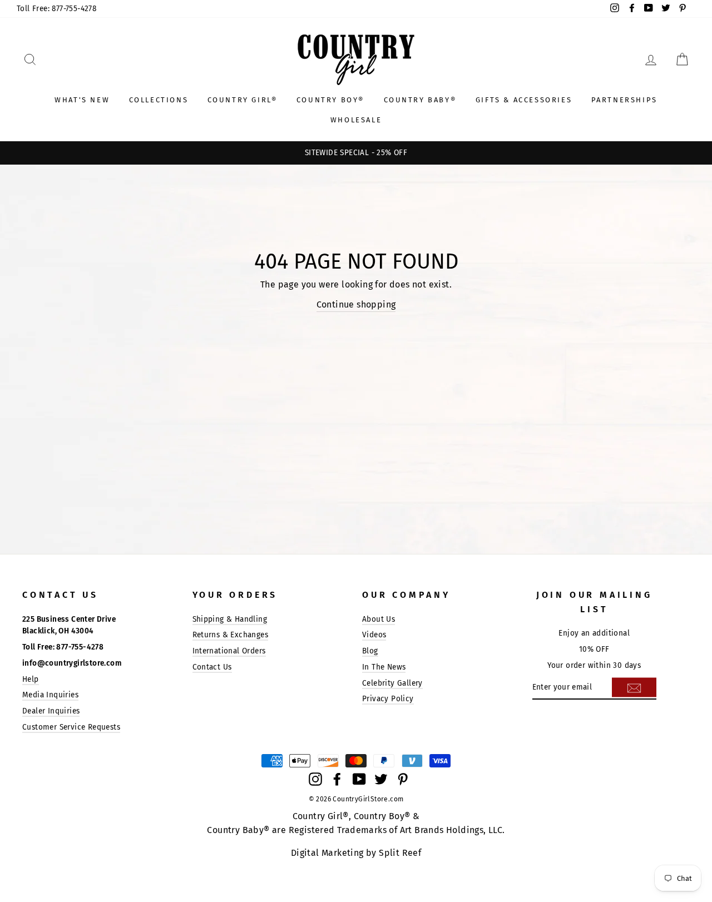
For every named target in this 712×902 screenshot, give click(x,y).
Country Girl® (242, 100)
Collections (159, 100)
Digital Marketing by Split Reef (356, 853)
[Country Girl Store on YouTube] (359, 778)
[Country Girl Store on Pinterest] (402, 778)
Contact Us (212, 667)
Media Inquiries (50, 695)
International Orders (229, 651)
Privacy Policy (388, 698)
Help (30, 679)
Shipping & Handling (230, 619)
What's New (82, 100)
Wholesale (356, 120)
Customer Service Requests (71, 727)
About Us (378, 619)
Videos (374, 635)
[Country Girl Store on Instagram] (315, 778)
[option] (356, 153)
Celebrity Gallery (392, 683)
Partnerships (624, 100)
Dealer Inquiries (51, 711)
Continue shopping (356, 304)
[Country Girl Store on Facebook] (337, 778)
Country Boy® (330, 100)
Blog (370, 651)
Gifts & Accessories (524, 100)
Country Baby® (420, 100)
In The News (384, 667)
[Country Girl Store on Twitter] (381, 778)
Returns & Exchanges (230, 635)
